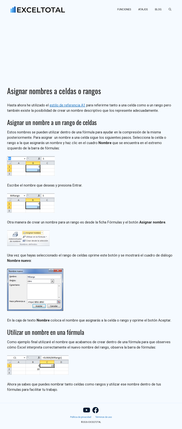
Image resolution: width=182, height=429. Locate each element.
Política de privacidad (80, 417)
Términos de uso (103, 417)
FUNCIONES (124, 9)
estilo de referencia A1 (67, 105)
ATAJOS (143, 9)
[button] (170, 9)
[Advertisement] (91, 45)
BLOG (158, 9)
